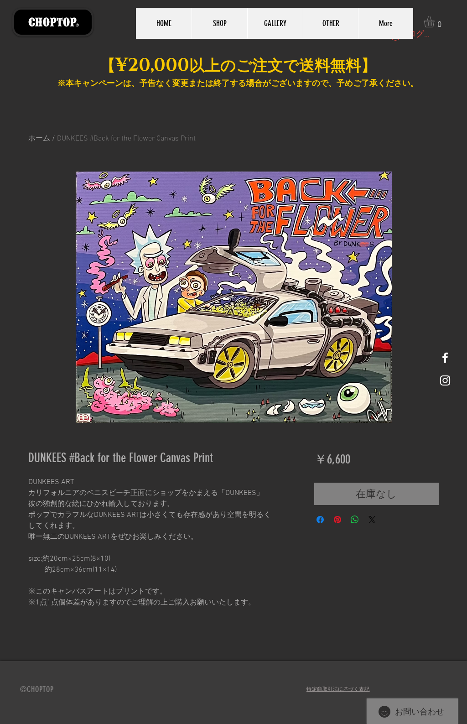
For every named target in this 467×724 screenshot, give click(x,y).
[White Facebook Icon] (445, 358)
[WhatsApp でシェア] (354, 519)
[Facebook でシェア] (320, 519)
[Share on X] (372, 519)
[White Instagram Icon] (445, 380)
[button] (435, 21)
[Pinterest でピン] (337, 519)
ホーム (39, 138)
